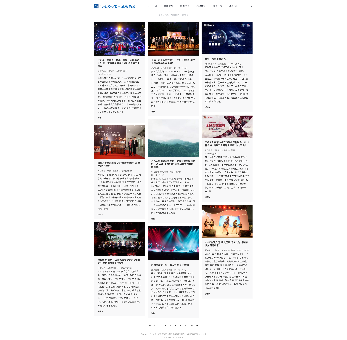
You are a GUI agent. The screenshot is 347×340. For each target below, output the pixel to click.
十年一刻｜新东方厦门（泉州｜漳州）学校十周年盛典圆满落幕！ (173, 61)
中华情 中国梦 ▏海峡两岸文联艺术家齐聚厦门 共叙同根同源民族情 (119, 261)
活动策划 (110, 71)
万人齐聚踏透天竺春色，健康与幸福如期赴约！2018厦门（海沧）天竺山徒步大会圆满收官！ (173, 164)
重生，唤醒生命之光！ (216, 59)
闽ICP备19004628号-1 (196, 334)
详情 (99, 118)
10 (186, 325)
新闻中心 (101, 71)
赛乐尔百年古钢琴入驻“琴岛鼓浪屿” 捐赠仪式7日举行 (119, 164)
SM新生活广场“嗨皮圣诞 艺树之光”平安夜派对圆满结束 (226, 244)
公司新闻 (209, 150)
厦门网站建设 (178, 338)
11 (192, 325)
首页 (160, 15)
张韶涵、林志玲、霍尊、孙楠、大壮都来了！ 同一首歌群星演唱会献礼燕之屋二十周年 (119, 63)
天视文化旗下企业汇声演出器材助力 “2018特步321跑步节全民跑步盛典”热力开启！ (227, 144)
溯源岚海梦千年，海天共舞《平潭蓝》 (170, 265)
